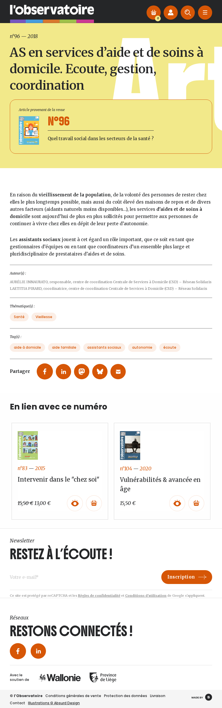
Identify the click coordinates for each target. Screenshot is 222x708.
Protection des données (125, 695)
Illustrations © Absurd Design (54, 703)
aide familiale (64, 347)
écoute (169, 347)
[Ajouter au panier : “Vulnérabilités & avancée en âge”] (196, 503)
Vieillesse (44, 316)
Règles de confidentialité (99, 596)
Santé (19, 316)
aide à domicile (27, 347)
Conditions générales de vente (73, 695)
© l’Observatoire (26, 695)
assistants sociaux (104, 347)
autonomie (142, 347)
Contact (17, 703)
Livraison (157, 695)
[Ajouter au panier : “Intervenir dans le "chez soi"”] (94, 503)
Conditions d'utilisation (145, 596)
